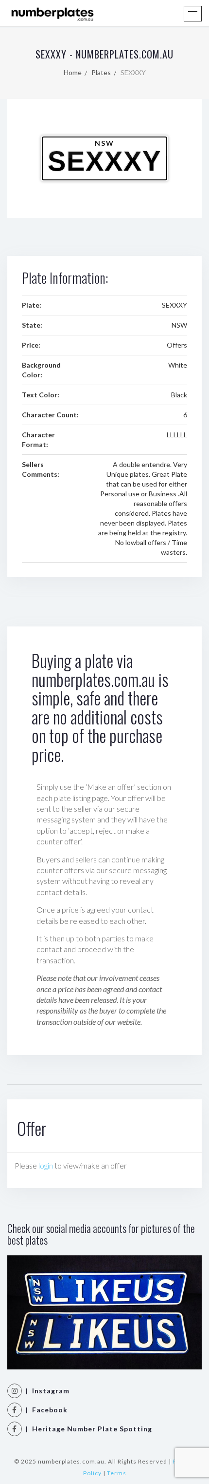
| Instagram (46, 1390)
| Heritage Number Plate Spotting (87, 1429)
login (45, 1165)
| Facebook (45, 1410)
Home (73, 72)
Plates (101, 72)
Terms (116, 1473)
